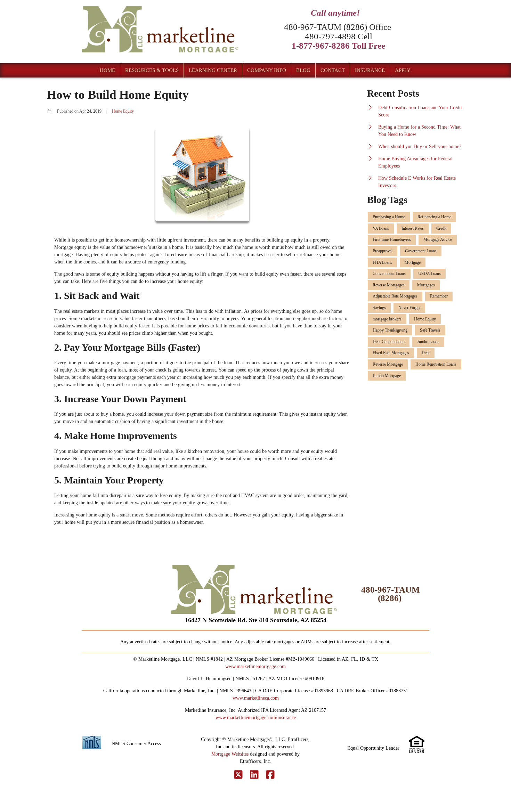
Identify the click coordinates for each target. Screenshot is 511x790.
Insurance (370, 70)
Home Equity (123, 111)
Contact (333, 70)
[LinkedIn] (254, 775)
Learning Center (213, 70)
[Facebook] (270, 775)
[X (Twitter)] (238, 775)
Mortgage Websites (230, 754)
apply (403, 70)
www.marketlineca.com (256, 698)
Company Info (266, 70)
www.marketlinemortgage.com (255, 666)
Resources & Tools (152, 70)
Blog (303, 70)
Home (107, 70)
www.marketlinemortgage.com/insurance (256, 717)
